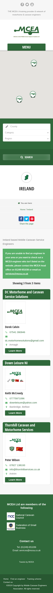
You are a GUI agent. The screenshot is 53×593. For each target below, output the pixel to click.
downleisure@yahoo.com (23, 402)
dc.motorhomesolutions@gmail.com (24, 340)
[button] (19, 99)
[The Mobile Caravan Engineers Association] (26, 32)
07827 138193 (17, 465)
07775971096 (17, 398)
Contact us (8, 582)
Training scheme (34, 579)
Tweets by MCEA (26, 562)
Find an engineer (17, 579)
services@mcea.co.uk (16, 274)
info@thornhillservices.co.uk (25, 469)
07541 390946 (17, 332)
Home (22, 209)
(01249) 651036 (28, 547)
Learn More (15, 350)
